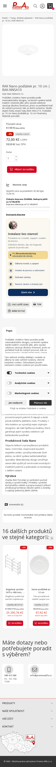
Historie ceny (20, 184)
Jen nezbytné (15, 402)
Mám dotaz (16, 310)
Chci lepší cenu (20, 304)
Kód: (4, 94)
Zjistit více (26, 292)
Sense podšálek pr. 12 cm (41, 591)
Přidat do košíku (24, 169)
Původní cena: (14, 124)
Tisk (39, 304)
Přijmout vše (40, 402)
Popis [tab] (9, 330)
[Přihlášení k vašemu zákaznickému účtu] (43, 6)
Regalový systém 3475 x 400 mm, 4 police (15, 592)
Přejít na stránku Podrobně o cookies (28, 408)
